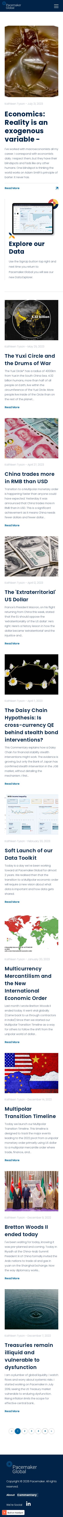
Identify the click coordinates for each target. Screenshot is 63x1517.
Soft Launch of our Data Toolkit (29, 854)
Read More (12, 188)
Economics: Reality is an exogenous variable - (26, 126)
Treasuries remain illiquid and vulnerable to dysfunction (29, 1356)
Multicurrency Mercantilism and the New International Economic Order (28, 983)
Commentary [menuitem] (27, 1495)
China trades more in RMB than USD (29, 477)
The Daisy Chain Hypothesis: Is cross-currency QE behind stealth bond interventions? (31, 725)
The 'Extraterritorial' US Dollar (30, 596)
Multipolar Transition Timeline (30, 1112)
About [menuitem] (10, 1495)
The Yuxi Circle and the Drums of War (30, 359)
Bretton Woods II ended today (26, 1230)
